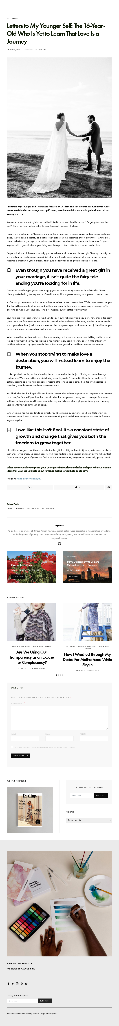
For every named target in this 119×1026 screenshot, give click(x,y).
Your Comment (17, 703)
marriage (20, 509)
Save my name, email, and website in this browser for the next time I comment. (45, 748)
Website (83, 734)
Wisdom (47, 646)
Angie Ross (42, 50)
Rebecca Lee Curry (39, 668)
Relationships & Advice (20, 646)
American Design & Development (45, 1013)
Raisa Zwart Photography (29, 478)
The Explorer (72, 557)
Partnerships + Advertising (21, 968)
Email (47, 734)
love (11, 509)
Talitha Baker (94, 671)
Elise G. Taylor (90, 570)
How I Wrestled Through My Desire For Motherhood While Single (87, 659)
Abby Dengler (34, 570)
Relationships (71, 646)
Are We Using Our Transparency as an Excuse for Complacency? (31, 657)
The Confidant (12, 19)
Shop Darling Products (19, 963)
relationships (33, 509)
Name (13, 734)
